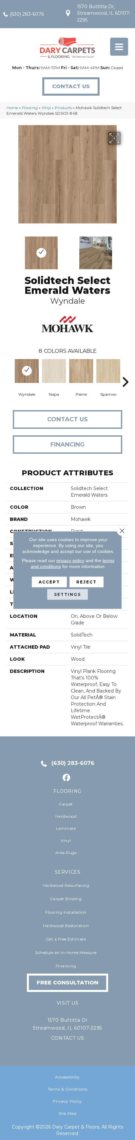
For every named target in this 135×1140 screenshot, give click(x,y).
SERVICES (68, 872)
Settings (67, 594)
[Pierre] (81, 371)
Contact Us (67, 419)
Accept (49, 582)
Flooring (30, 107)
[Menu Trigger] (119, 47)
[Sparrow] (108, 371)
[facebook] (66, 778)
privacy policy (70, 560)
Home (12, 107)
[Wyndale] (26, 371)
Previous (10, 249)
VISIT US (67, 1003)
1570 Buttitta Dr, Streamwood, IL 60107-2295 (103, 13)
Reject (86, 582)
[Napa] (54, 371)
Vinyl (46, 107)
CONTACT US (67, 1038)
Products (63, 107)
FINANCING (67, 444)
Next (125, 249)
